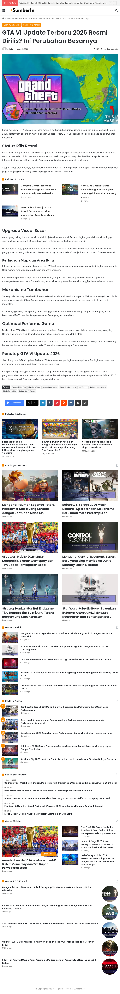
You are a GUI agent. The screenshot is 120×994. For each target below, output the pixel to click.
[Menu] (3, 11)
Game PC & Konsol (31, 25)
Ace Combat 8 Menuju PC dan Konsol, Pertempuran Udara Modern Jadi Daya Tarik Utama (37, 211)
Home (7, 18)
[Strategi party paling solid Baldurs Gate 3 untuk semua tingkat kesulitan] (100, 429)
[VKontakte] (71, 403)
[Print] (85, 403)
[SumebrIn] (23, 10)
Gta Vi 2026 (83, 387)
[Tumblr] (50, 403)
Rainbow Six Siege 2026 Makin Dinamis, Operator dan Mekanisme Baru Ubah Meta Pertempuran (63, 3)
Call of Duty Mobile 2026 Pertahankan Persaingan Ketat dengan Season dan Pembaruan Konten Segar (98, 860)
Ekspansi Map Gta (19, 387)
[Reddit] (64, 403)
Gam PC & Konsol (19, 18)
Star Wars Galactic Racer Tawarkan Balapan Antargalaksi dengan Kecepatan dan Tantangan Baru (89, 612)
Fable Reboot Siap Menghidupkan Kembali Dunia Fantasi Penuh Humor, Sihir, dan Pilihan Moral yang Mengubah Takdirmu (19, 447)
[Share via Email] (78, 403)
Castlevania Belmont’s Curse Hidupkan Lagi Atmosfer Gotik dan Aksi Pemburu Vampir (66, 659)
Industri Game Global (98, 387)
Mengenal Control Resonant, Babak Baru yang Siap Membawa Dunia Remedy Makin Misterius (38, 189)
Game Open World (50, 387)
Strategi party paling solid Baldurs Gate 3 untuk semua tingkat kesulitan (97, 444)
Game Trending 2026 (68, 387)
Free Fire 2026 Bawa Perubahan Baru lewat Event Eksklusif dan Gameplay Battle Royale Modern (98, 830)
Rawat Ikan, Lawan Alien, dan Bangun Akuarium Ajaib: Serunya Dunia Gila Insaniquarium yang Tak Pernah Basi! (59, 446)
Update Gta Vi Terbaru (27, 391)
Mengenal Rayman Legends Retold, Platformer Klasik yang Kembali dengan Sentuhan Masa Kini (28, 509)
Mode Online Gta (9, 391)
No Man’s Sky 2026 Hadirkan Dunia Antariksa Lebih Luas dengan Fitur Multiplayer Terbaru (68, 759)
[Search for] (116, 11)
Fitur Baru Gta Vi (34, 387)
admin (10, 49)
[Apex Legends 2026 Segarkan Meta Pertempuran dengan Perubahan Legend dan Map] (10, 737)
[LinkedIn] (43, 403)
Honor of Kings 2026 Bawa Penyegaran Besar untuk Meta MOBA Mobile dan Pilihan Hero (97, 844)
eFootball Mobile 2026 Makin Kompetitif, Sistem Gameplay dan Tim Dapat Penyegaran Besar (28, 561)
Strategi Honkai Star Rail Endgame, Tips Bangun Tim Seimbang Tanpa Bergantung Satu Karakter (28, 612)
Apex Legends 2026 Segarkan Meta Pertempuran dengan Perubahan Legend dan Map (66, 733)
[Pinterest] (57, 403)
